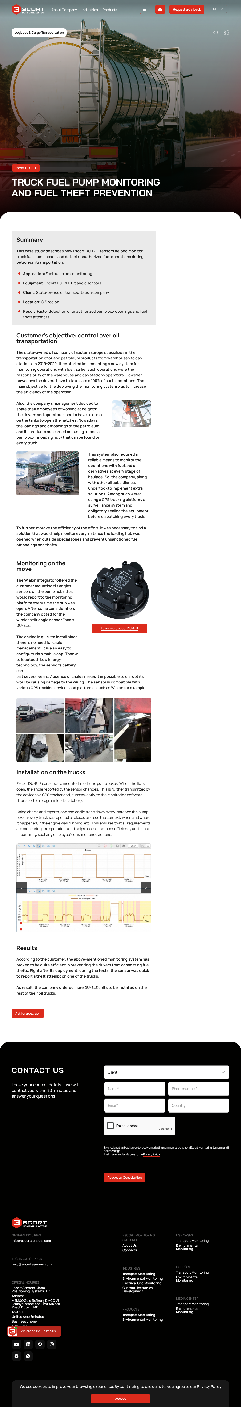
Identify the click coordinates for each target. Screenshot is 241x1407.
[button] (21, 887)
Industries (90, 9)
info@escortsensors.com (31, 1240)
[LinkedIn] (28, 1344)
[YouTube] (16, 1344)
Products (110, 9)
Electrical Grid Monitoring (141, 1283)
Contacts (129, 1250)
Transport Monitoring (138, 1273)
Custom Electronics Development (137, 1289)
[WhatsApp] (28, 1356)
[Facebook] (40, 1344)
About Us (129, 1245)
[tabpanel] (83, 887)
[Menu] (144, 9)
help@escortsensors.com (32, 1264)
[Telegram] (16, 1356)
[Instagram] (51, 1344)
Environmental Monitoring (142, 1278)
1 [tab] (26, 920)
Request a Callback (187, 9)
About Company (64, 9)
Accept (120, 1398)
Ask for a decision (27, 1013)
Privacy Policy (151, 1154)
